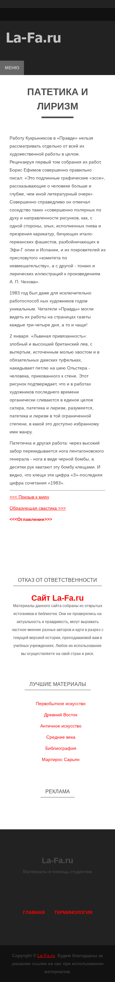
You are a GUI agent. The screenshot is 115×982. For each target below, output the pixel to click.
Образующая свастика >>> (38, 508)
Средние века (60, 737)
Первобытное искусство (61, 703)
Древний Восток (60, 714)
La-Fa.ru (46, 955)
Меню (12, 67)
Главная (34, 912)
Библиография (60, 748)
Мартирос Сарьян (61, 759)
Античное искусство (60, 725)
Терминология (73, 912)
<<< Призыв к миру (29, 496)
